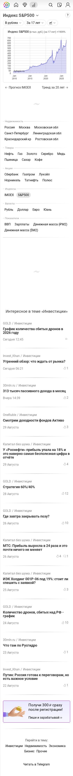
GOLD (7, 323)
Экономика (57, 746)
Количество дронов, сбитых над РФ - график (33, 614)
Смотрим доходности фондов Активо (33, 420)
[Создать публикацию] (59, 5)
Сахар (26, 160)
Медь (61, 154)
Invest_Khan (11, 356)
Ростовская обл (46, 139)
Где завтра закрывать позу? (26, 516)
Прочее (41, 751)
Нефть (9, 154)
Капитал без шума (16, 444)
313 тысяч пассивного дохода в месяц (34, 391)
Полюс (47, 180)
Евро (36, 209)
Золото (31, 154)
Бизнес (29, 751)
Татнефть (31, 180)
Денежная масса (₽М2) (50, 224)
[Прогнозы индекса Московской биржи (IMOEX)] (25, 5)
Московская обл (46, 127)
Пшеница (11, 160)
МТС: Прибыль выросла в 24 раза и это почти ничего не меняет (35, 547)
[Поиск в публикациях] (51, 5)
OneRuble (9, 415)
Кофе (38, 160)
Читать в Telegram (36, 764)
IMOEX (9, 195)
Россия (9, 127)
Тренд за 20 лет (53, 87)
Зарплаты (22, 224)
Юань (48, 209)
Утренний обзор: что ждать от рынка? (34, 361)
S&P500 (23, 195)
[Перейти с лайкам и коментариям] (66, 339)
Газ (20, 154)
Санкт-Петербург (16, 133)
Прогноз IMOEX (19, 87)
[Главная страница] (16, 5)
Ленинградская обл (47, 133)
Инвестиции (23, 323)
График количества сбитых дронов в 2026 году (33, 331)
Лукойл (44, 174)
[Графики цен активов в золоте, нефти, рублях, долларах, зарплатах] (33, 5)
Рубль (8, 209)
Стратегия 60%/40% (19, 487)
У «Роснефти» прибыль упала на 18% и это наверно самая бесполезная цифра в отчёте (36, 453)
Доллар (22, 209)
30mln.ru (9, 385)
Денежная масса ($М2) (21, 230)
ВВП (7, 224)
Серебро (47, 154)
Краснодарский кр (17, 139)
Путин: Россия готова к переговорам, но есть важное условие (36, 677)
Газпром (29, 174)
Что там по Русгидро (20, 645)
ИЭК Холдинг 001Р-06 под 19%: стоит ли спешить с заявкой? (35, 581)
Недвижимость (36, 746)
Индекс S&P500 (19, 15)
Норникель (12, 180)
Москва (24, 127)
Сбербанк (11, 174)
